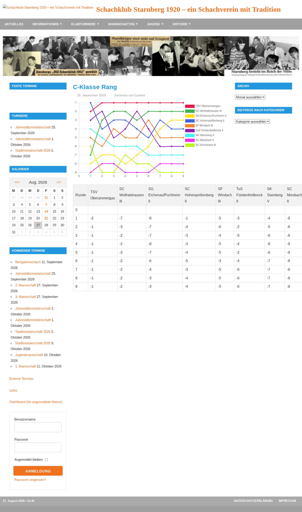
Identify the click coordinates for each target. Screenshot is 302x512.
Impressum (287, 500)
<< (17, 182)
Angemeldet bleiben (28, 459)
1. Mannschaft (25, 366)
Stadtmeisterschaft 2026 (32, 150)
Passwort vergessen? (30, 480)
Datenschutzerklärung (253, 500)
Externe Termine (21, 379)
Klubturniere (83, 24)
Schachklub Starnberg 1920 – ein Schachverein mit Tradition (188, 9)
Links (13, 390)
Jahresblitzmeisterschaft (33, 127)
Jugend (153, 24)
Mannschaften (121, 24)
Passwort (21, 439)
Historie (180, 24)
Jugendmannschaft (29, 355)
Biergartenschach (28, 262)
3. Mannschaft (25, 297)
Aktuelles (14, 24)
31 (46, 197)
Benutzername (25, 419)
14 (46, 211)
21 (46, 218)
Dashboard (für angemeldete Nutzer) (36, 402)
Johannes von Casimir (129, 95)
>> (58, 182)
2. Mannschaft (25, 285)
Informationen (45, 24)
